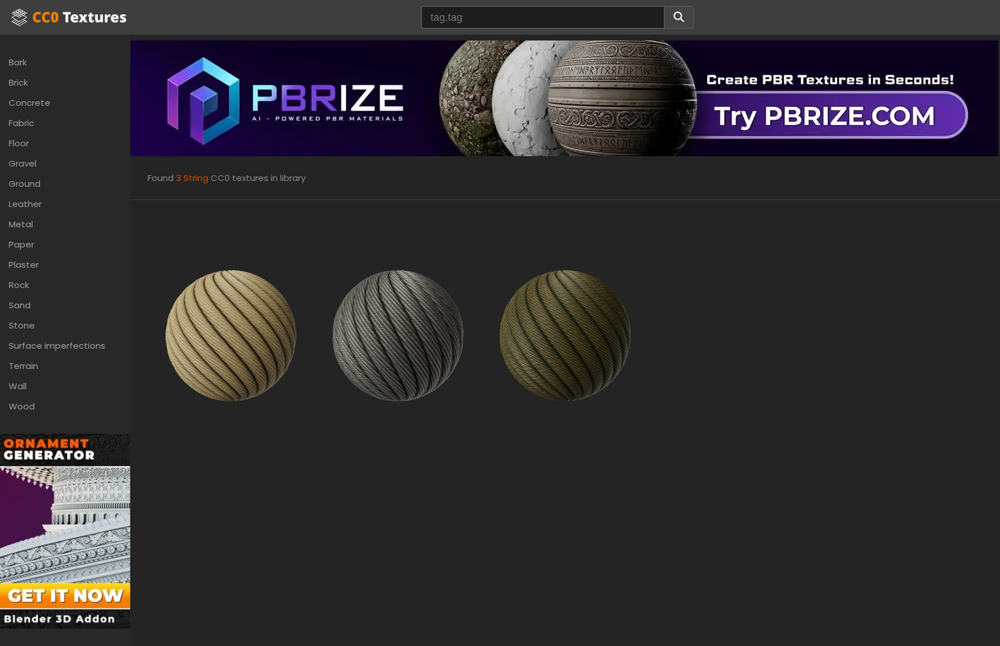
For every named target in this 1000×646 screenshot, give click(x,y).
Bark (18, 62)
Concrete (29, 103)
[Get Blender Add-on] (65, 531)
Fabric (21, 123)
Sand (20, 305)
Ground (25, 184)
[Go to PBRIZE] (564, 97)
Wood (22, 406)
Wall (18, 386)
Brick (18, 82)
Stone (22, 325)
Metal (21, 224)
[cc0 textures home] (69, 17)
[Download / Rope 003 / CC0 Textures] (565, 334)
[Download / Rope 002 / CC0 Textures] (398, 334)
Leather (25, 204)
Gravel (22, 163)
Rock (19, 285)
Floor (19, 143)
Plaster (24, 265)
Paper (21, 244)
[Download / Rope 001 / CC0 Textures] (231, 334)
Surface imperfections (57, 345)
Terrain (23, 366)
